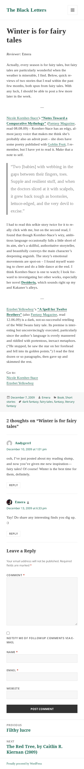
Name (12, 652)
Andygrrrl (23, 443)
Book (60, 397)
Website (13, 688)
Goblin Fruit (57, 144)
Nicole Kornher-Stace (22, 378)
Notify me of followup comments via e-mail (40, 640)
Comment (16, 575)
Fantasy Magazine (61, 123)
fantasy (59, 402)
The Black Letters (26, 10)
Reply (13, 485)
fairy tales (46, 402)
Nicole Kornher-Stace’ (23, 118)
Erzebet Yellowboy (20, 309)
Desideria (28, 282)
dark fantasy (30, 402)
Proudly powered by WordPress (24, 763)
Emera (46, 397)
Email (12, 670)
